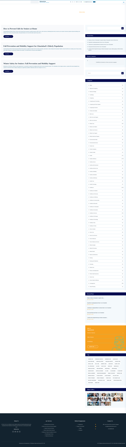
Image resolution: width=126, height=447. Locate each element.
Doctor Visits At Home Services (49, 430)
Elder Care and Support (94, 117)
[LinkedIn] (77, 2)
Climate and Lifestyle (93, 110)
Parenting (91, 264)
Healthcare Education (93, 203)
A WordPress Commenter (100, 62)
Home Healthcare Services (94, 241)
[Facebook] (71, 2)
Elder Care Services (93, 120)
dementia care (103, 363)
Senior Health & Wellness (94, 280)
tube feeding (90, 382)
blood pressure (91, 361)
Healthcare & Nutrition (94, 190)
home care (110, 366)
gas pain (97, 366)
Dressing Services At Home (49, 424)
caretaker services (109, 361)
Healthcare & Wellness (94, 197)
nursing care (119, 373)
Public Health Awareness (94, 273)
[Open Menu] (123, 2)
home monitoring (100, 368)
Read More (7, 36)
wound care (97, 382)
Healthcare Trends (93, 225)
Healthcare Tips (92, 222)
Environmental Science (94, 142)
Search (122, 28)
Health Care (92, 181)
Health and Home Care (94, 168)
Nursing (91, 257)
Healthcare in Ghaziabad (94, 206)
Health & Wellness (93, 158)
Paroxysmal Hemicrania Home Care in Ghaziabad (97, 46)
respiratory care (101, 380)
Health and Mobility (93, 171)
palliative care (116, 375)
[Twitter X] (73, 2)
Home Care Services (93, 235)
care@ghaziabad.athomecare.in (110, 426)
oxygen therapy (108, 375)
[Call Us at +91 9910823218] (94, 1)
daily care (97, 363)
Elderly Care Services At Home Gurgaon (49, 426)
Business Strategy (93, 91)
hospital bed (80, 424)
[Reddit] (75, 2)
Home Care (92, 232)
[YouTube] (81, 2)
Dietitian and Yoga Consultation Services (49, 432)
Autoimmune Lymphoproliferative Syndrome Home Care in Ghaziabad (100, 44)
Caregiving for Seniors (94, 107)
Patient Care (92, 267)
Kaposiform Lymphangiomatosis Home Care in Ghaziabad (98, 42)
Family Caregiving (93, 149)
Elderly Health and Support (94, 136)
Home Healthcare (93, 238)
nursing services (91, 375)
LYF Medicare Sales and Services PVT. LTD (37, 443)
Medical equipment (91, 373)
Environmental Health (93, 139)
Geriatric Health (92, 152)
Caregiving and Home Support (95, 104)
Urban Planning (92, 286)
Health (91, 155)
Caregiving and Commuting (94, 101)
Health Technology (93, 184)
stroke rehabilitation (117, 380)
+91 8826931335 (111, 428)
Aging (91, 85)
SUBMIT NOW (91, 346)
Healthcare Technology (94, 219)
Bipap (80, 428)
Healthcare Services (93, 213)
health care (103, 366)
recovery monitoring (92, 380)
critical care (90, 363)
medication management (101, 373)
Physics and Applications (94, 270)
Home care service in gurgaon (111, 62)
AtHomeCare (21, 443)
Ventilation (80, 430)
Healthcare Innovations (94, 209)
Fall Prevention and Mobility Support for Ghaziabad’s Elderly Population (33, 46)
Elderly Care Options (93, 126)
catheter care (117, 361)
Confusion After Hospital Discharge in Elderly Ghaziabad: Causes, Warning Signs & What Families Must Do (105, 49)
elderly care (117, 363)
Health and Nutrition (93, 174)
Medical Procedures (93, 248)
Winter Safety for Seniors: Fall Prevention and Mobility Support (29, 63)
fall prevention (91, 366)
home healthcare (91, 368)
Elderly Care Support (93, 133)
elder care (111, 363)
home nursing (114, 368)
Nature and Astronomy (94, 254)
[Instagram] (79, 2)
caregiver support (99, 361)
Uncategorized (92, 283)
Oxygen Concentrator (80, 426)
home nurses (107, 368)
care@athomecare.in (88, 1)
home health (116, 366)
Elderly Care (92, 123)
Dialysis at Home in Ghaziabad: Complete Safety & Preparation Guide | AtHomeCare (103, 40)
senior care (109, 380)
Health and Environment (94, 165)
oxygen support (100, 375)
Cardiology (92, 94)
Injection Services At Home (49, 428)
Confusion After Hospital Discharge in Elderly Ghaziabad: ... (97, 317)
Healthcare (92, 187)
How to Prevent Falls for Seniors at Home (20, 29)
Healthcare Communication (94, 200)
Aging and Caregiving (93, 88)
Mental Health (92, 251)
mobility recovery (111, 373)
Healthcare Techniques (94, 216)
